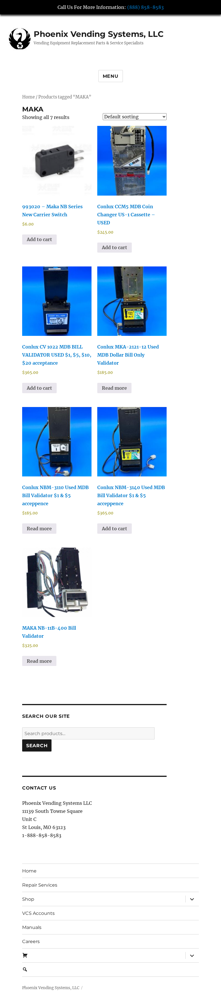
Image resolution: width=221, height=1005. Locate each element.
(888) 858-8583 (145, 7)
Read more (114, 388)
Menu (111, 76)
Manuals (31, 927)
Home (28, 97)
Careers (31, 941)
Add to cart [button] (39, 239)
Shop (28, 899)
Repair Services (39, 885)
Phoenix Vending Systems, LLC (99, 34)
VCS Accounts (38, 913)
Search (37, 745)
